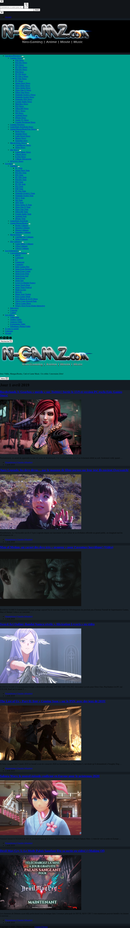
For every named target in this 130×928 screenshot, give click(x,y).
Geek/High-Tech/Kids (19, 221)
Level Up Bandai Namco (25, 283)
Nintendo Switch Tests (24, 196)
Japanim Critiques (22, 228)
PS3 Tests (19, 186)
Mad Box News (21, 104)
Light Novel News (22, 136)
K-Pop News (20, 157)
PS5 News (19, 65)
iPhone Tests (20, 219)
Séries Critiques (21, 239)
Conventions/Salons (18, 253)
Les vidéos (9, 315)
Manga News (20, 138)
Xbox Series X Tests (23, 205)
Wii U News (20, 111)
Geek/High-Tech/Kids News (21, 127)
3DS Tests (19, 202)
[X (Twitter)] (4, 338)
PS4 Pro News (21, 69)
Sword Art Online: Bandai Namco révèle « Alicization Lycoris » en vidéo (47, 624)
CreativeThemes (41, 927)
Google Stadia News (23, 102)
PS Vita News (21, 79)
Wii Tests (19, 200)
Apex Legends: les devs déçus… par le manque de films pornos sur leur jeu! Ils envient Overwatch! (64, 470)
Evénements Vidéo (17, 324)
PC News (19, 81)
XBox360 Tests (21, 212)
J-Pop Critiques (21, 246)
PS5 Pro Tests (20, 173)
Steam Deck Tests (22, 170)
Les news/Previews (13, 56)
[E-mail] (10, 338)
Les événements (11, 251)
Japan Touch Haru (22, 285)
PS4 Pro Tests (20, 180)
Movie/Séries (15, 235)
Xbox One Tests (21, 209)
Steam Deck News (22, 83)
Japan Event (20, 278)
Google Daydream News (25, 122)
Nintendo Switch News (24, 97)
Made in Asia (20, 290)
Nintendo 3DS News (23, 99)
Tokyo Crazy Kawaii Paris (26, 301)
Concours (9, 331)
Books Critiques (21, 225)
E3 (16, 260)
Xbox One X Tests (22, 207)
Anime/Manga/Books (18, 223)
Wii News (19, 113)
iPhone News (20, 118)
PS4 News (19, 72)
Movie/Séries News (18, 143)
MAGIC (18, 292)
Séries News (20, 147)
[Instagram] (7, 338)
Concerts (13, 310)
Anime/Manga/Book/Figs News (23, 129)
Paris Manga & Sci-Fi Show (26, 299)
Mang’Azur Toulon (23, 294)
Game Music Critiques (24, 244)
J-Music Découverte (23, 159)
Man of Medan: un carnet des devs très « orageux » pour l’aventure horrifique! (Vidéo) (56, 547)
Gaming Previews (17, 124)
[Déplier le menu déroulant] (23, 56)
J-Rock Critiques (22, 248)
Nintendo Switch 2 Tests (25, 193)
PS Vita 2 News (21, 76)
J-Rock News (20, 154)
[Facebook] (1, 338)
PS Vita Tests (20, 191)
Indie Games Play (22, 267)
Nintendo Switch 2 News (25, 95)
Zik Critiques (15, 241)
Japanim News (21, 134)
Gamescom (19, 262)
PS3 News (19, 106)
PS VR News (20, 74)
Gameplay (19, 264)
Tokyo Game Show (23, 303)
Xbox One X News (23, 90)
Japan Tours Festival (23, 287)
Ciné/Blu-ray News (23, 145)
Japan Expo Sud (21, 276)
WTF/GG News (16, 161)
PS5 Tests (19, 175)
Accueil (8, 333)
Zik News (14, 150)
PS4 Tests (19, 182)
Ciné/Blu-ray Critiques (24, 237)
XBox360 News (21, 108)
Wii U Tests (20, 198)
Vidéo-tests (14, 317)
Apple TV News (22, 120)
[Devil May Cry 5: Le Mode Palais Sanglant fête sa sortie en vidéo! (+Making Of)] (40, 909)
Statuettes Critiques (23, 232)
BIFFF (18, 255)
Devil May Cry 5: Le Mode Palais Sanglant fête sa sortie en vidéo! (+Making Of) (52, 850)
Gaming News (16, 58)
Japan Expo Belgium (23, 269)
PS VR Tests (20, 184)
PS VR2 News (21, 67)
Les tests (8, 163)
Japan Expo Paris (22, 274)
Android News (21, 115)
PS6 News (19, 60)
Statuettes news (21, 141)
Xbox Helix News (22, 85)
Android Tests (21, 216)
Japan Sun (19, 280)
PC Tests (18, 168)
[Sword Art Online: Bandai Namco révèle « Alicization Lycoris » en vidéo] (40, 682)
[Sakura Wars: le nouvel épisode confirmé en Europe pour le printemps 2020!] (40, 834)
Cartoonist (19, 257)
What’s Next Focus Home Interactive (30, 306)
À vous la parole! (12, 329)
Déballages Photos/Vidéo (20, 326)
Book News (20, 131)
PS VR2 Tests (21, 177)
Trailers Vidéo (15, 319)
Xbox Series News (22, 88)
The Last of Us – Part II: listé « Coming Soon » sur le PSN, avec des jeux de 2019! (52, 701)
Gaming (13, 166)
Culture (13, 313)
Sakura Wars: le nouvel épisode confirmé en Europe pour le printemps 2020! (50, 776)
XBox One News (22, 92)
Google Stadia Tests (23, 214)
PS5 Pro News (21, 63)
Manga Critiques (22, 230)
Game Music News (23, 152)
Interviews (14, 308)
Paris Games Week (22, 296)
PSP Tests (19, 189)
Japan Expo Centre (22, 271)
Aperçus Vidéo (16, 322)
